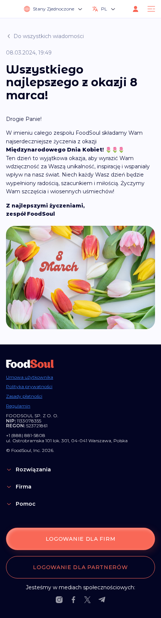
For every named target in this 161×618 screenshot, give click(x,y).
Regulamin (18, 406)
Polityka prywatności (29, 386)
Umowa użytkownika (29, 377)
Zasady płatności (24, 396)
